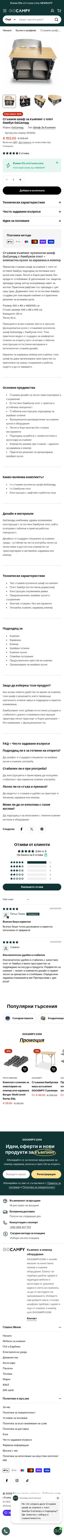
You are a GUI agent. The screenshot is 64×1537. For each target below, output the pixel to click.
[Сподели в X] (32, 829)
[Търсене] (56, 20)
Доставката (25, 142)
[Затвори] (57, 162)
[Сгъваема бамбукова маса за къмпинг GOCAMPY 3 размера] (45, 1060)
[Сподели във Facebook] (21, 829)
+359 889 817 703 (20, 1227)
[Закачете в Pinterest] (42, 829)
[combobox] (32, 19)
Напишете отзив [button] (32, 887)
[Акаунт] (52, 11)
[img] (10, 909)
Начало (7, 30)
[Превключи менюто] (5, 11)
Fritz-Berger (10, 1078)
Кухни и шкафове (26, 30)
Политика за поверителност (39, 1187)
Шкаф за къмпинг (44, 127)
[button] (11, 153)
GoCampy (17, 127)
